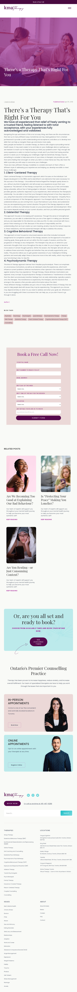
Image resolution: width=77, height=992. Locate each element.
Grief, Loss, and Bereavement (12, 931)
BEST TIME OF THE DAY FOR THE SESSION (31, 393)
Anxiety (6, 986)
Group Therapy (8, 835)
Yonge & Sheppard (46, 863)
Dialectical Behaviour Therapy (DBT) (15, 838)
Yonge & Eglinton (45, 835)
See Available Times (39, 642)
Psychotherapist (9, 877)
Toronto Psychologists (10, 873)
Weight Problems (9, 961)
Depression (7, 957)
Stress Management (10, 979)
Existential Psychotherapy (11, 855)
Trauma (6, 968)
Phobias (6, 971)
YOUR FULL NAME (22, 362)
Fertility (6, 964)
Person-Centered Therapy (12, 887)
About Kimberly (44, 906)
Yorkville (42, 857)
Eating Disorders (9, 928)
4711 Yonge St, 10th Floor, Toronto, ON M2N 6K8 (53, 865)
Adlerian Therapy (9, 869)
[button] (69, 8)
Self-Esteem (7, 975)
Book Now (12, 803)
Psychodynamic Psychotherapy (13, 858)
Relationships (8, 935)
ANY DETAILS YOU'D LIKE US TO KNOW (30, 409)
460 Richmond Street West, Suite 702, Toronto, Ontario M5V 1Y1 (56, 847)
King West (43, 843)
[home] (14, 8)
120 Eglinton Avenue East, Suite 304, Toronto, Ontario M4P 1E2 (55, 839)
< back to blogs (9, 102)
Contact (42, 920)
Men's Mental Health (10, 906)
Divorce (6, 913)
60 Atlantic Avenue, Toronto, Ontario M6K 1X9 (53, 854)
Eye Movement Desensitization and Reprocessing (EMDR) (18, 843)
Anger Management (10, 953)
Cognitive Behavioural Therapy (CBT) (15, 862)
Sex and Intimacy (9, 924)
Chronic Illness (8, 910)
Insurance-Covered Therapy (12, 884)
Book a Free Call (38, 2)
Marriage (7, 982)
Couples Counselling (10, 891)
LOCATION (20, 401)
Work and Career (9, 942)
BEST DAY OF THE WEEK (25, 385)
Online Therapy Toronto (47, 869)
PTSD (5, 917)
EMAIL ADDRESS (22, 378)
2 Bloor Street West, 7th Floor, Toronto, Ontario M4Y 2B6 (56, 860)
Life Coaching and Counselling (13, 851)
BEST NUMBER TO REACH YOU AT (28, 370)
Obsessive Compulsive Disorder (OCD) (15, 950)
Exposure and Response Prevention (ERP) (16, 866)
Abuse (6, 921)
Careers (42, 913)
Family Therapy (8, 880)
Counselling (7, 895)
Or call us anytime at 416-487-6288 (38, 804)
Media (42, 909)
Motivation (7, 946)
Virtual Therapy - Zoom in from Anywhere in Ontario (55, 871)
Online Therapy (8, 848)
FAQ (41, 916)
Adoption (6, 939)
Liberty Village (44, 851)
